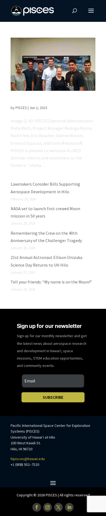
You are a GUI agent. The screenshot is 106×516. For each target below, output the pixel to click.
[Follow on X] (58, 507)
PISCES (21, 107)
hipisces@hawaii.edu (28, 458)
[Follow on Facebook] (36, 507)
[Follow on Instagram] (47, 507)
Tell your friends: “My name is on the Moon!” (51, 282)
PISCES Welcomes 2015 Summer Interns (53, 101)
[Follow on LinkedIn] (69, 507)
